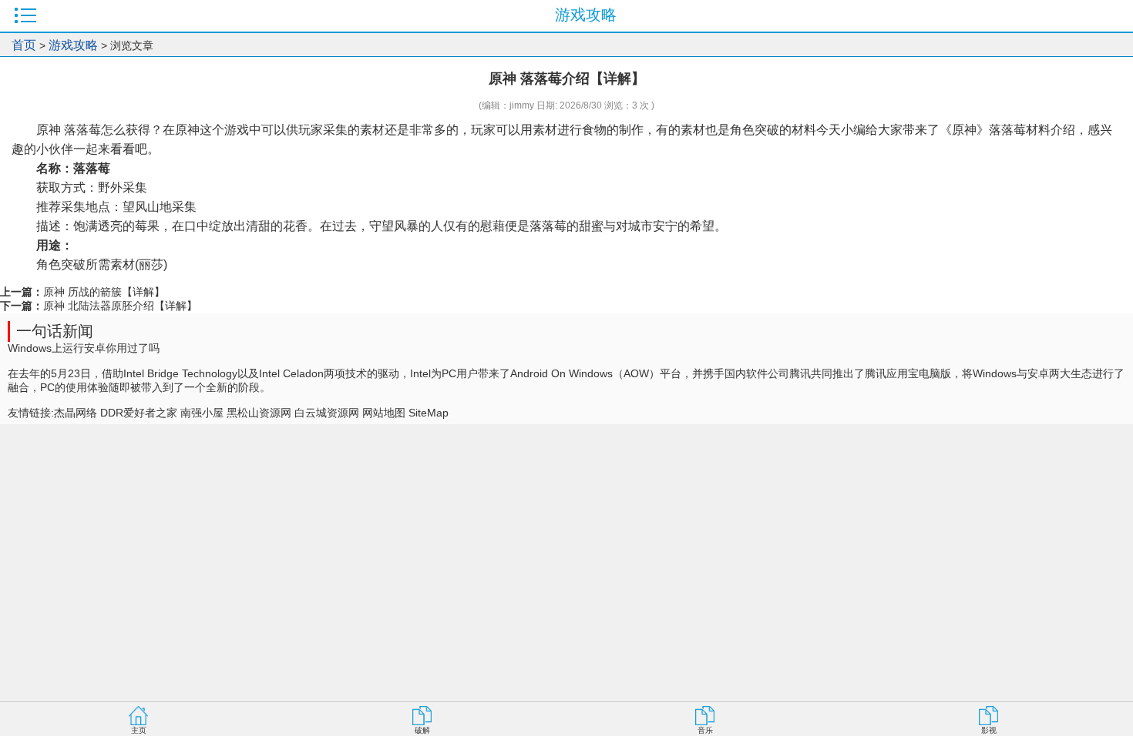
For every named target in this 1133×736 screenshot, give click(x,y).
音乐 (705, 730)
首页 (24, 45)
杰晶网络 (75, 412)
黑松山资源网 (259, 412)
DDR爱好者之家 (138, 412)
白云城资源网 (326, 412)
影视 (989, 730)
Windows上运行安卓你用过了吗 (84, 348)
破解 (422, 730)
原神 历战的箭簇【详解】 (104, 292)
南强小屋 (202, 412)
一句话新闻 (54, 331)
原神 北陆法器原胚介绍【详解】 (120, 305)
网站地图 (383, 412)
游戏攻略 (73, 45)
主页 (138, 730)
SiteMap (428, 412)
